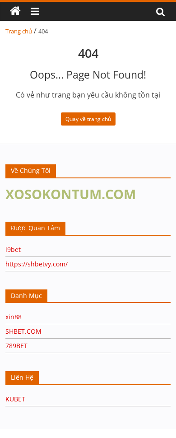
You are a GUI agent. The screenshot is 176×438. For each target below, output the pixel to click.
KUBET (15, 399)
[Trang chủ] (15, 11)
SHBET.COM (23, 331)
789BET (16, 345)
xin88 (13, 316)
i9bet (13, 249)
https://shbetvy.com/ (36, 264)
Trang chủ (18, 31)
